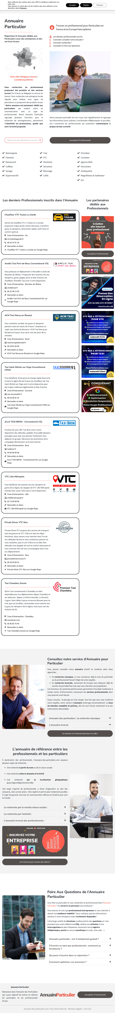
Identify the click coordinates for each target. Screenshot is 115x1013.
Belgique (25, 76)
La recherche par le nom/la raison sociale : (26, 807)
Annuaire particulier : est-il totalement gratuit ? (74, 939)
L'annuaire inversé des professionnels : (24, 820)
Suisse (33, 76)
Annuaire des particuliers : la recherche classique (74, 718)
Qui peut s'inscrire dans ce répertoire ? (69, 955)
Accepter (72, 5)
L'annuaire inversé (58, 724)
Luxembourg (19, 79)
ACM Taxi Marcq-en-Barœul (18, 315)
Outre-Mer (15, 76)
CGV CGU (87, 1009)
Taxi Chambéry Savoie (15, 583)
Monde (30, 79)
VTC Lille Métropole (14, 476)
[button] (80, 718)
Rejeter (86, 5)
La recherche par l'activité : (18, 814)
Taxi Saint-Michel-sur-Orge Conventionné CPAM (25, 368)
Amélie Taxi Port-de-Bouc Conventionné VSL (27, 263)
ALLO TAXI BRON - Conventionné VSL (24, 421)
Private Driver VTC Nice (16, 522)
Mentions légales (75, 1009)
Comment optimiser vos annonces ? (67, 962)
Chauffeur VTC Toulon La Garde (20, 214)
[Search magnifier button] (40, 140)
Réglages (23, 8)
